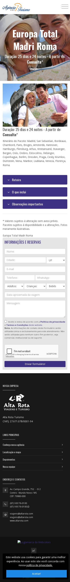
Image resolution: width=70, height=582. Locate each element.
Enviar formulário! (35, 364)
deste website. (24, 325)
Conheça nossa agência (13, 445)
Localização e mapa (12, 452)
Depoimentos (9, 459)
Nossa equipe (9, 466)
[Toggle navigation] (65, 6)
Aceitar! (36, 573)
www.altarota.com (19, 520)
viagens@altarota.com (21, 513)
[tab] (35, 179)
